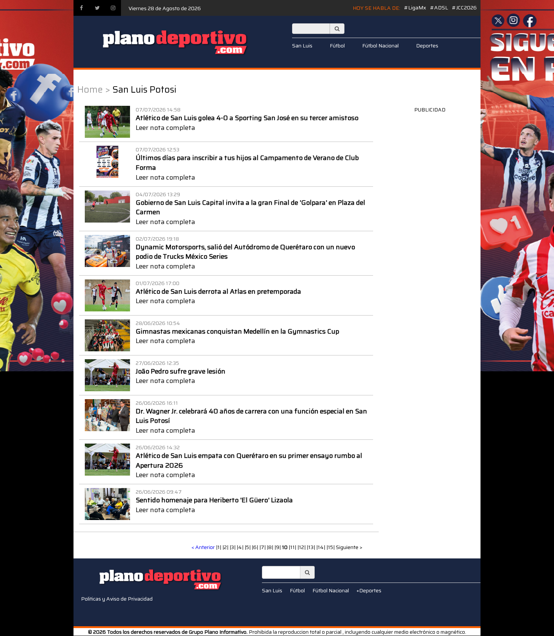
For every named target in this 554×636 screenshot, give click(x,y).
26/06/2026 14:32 (158, 447)
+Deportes (369, 590)
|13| (311, 547)
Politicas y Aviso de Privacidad (117, 599)
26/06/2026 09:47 (159, 492)
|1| (219, 547)
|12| (302, 547)
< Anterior (203, 547)
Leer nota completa (165, 127)
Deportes (427, 45)
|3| (233, 547)
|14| (321, 547)
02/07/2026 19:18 (157, 239)
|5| (248, 547)
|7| (263, 547)
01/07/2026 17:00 (157, 283)
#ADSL (439, 7)
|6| (255, 547)
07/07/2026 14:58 (158, 109)
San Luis (302, 45)
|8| (270, 547)
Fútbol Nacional (380, 45)
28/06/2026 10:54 (158, 323)
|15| (331, 547)
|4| (241, 547)
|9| (278, 547)
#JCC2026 (464, 7)
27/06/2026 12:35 (157, 363)
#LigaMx (415, 7)
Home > (93, 89)
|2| (226, 547)
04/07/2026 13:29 (158, 194)
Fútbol (337, 45)
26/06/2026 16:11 (157, 403)
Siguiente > (349, 547)
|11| (293, 547)
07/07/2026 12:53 (157, 149)
